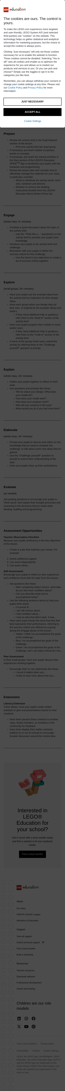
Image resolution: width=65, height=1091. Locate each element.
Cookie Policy (15, 87)
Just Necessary (32, 101)
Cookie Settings (32, 121)
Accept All (32, 112)
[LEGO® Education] (15, 9)
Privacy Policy (35, 87)
